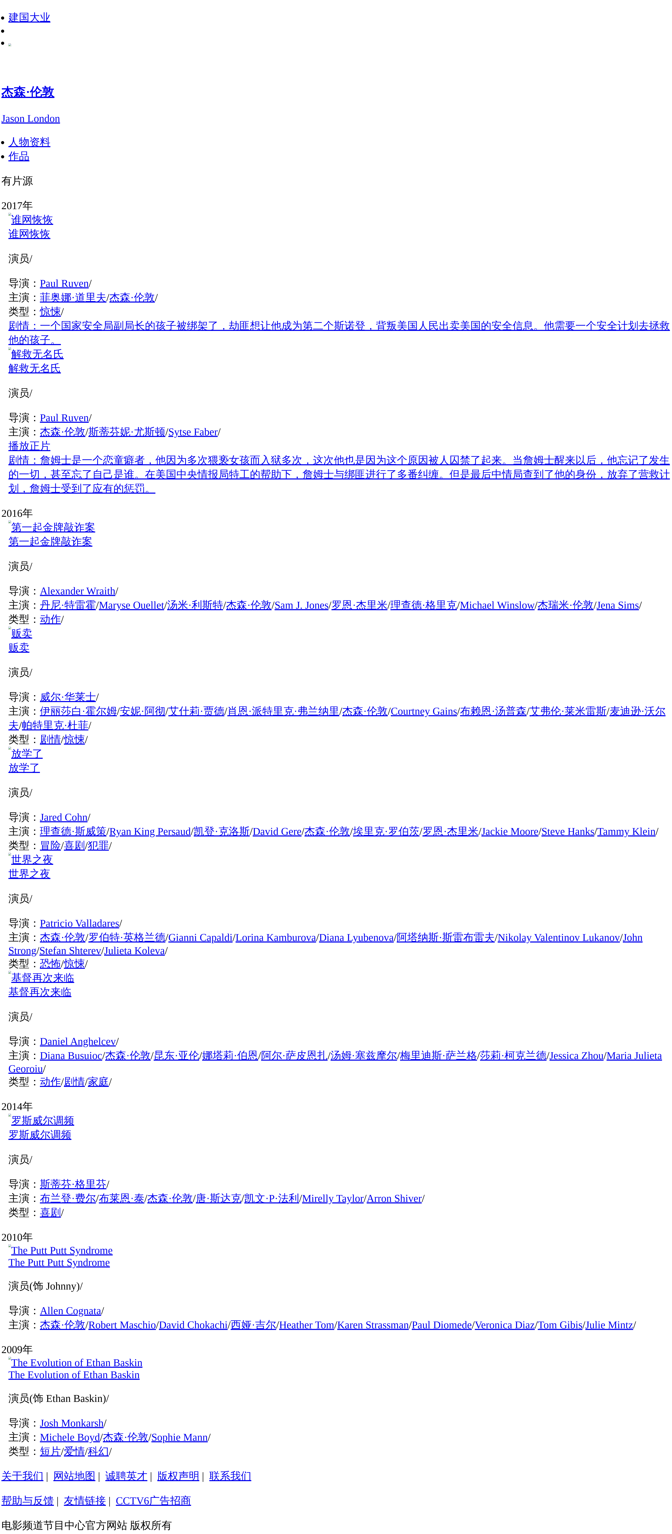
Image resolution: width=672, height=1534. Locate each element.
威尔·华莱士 (68, 697)
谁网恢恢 (29, 234)
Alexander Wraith (77, 591)
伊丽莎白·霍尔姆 (78, 711)
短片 (50, 1451)
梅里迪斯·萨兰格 (438, 1055)
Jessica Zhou (577, 1055)
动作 (50, 619)
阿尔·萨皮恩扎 (294, 1055)
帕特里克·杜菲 (55, 725)
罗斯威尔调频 (39, 1135)
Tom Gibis (560, 1325)
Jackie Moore (509, 831)
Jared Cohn (64, 817)
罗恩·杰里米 (359, 605)
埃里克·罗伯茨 (386, 831)
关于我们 (22, 1476)
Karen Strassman (373, 1325)
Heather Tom (306, 1325)
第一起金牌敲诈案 (50, 541)
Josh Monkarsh (72, 1423)
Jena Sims (618, 605)
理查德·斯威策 (73, 831)
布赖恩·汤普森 (493, 711)
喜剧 (74, 845)
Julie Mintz (609, 1325)
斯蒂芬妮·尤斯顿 (126, 432)
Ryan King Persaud (150, 831)
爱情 (74, 1451)
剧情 (50, 739)
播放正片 (29, 446)
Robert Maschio (122, 1325)
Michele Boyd (70, 1437)
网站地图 (74, 1476)
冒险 (50, 845)
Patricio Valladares (79, 923)
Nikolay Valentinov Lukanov (559, 937)
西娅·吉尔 (253, 1325)
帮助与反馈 (27, 1501)
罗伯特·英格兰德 (126, 937)
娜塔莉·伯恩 (230, 1055)
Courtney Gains (424, 711)
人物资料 (29, 142)
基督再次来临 (39, 992)
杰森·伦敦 (132, 297)
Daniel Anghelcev (78, 1041)
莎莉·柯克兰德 (513, 1055)
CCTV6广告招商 (153, 1501)
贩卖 (18, 647)
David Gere (277, 831)
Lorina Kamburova (276, 937)
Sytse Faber (193, 432)
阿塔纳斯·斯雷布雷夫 (446, 937)
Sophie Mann (179, 1437)
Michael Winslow (497, 605)
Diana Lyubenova (356, 937)
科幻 (98, 1451)
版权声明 (178, 1476)
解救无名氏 (34, 368)
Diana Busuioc (71, 1055)
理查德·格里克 (423, 605)
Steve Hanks (567, 831)
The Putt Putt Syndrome (59, 1262)
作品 (18, 156)
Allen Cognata (70, 1310)
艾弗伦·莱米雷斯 (568, 711)
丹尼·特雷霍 (68, 605)
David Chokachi (193, 1325)
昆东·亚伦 (176, 1055)
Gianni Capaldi (200, 937)
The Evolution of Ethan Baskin (74, 1375)
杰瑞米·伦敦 (566, 605)
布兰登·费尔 (68, 1198)
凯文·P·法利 (271, 1198)
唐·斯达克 (218, 1198)
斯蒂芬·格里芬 (73, 1184)
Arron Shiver (394, 1198)
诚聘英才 (126, 1476)
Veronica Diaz (505, 1325)
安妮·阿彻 (142, 711)
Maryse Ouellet (131, 605)
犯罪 (98, 845)
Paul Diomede (442, 1325)
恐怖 (50, 963)
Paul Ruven (64, 283)
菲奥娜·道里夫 (73, 297)
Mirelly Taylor (333, 1198)
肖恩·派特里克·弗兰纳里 (283, 711)
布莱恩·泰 (121, 1198)
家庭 (98, 1082)
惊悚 (50, 311)
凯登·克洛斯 (222, 831)
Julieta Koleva (134, 950)
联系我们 (230, 1476)
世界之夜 (29, 874)
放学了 (24, 768)
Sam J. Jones (301, 605)
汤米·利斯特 (195, 605)
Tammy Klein (626, 831)
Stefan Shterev (70, 950)
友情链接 (85, 1501)
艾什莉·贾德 (196, 711)
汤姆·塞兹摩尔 (364, 1055)
